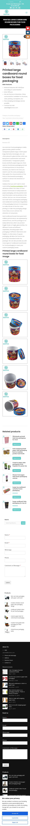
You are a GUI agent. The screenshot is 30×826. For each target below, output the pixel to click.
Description (6, 138)
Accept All (15, 813)
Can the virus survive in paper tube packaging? (18, 677)
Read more (17, 444)
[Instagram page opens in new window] (19, 8)
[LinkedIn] (18, 129)
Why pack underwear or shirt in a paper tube (17, 684)
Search (7, 519)
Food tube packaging (14, 115)
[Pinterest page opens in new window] (16, 8)
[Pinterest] (14, 129)
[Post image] (5, 671)
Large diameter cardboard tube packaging (14, 118)
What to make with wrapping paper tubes (16, 699)
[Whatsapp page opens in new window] (13, 8)
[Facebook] (4, 129)
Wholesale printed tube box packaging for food (19, 437)
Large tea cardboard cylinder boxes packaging (19, 488)
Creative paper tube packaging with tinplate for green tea (19, 464)
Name (7, 535)
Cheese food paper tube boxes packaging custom (19, 476)
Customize (15, 818)
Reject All (15, 822)
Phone (7, 558)
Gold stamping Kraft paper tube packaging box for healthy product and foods (19, 451)
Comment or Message (13, 565)
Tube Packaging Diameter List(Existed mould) (16, 671)
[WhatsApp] (22, 129)
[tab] (15, 138)
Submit (8, 582)
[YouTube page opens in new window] (11, 8)
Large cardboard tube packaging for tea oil (19, 502)
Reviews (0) (6, 142)
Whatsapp (8, 550)
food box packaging (16, 186)
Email (7, 543)
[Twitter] (9, 129)
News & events (7, 667)
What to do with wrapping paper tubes (17, 705)
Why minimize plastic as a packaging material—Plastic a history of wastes (17, 691)
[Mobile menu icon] (27, 13)
